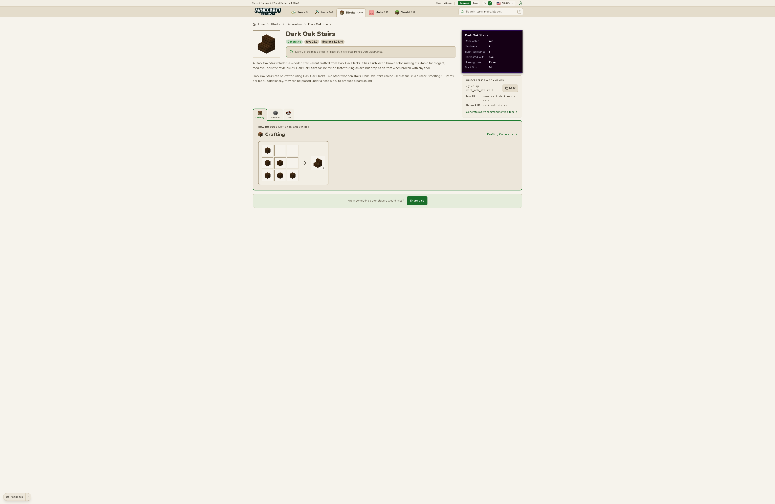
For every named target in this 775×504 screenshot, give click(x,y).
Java (475, 3)
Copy (512, 88)
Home (261, 24)
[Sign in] (520, 3)
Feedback (17, 497)
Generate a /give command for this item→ (491, 112)
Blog (438, 3)
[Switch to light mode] (490, 3)
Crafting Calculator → (502, 134)
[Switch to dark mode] (485, 3)
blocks (276, 24)
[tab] (260, 115)
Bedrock (464, 3)
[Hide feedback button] (28, 497)
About (448, 3)
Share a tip (417, 201)
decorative (294, 24)
